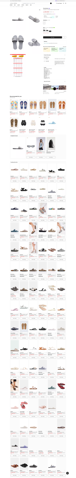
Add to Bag (52, 37)
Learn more (64, 46)
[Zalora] (14, 3)
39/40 (50, 31)
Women (14, 6)
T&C (51, 17)
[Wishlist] (63, 3)
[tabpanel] (54, 31)
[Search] (51, 3)
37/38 (47, 31)
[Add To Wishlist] (64, 37)
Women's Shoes (18, 6)
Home (11, 6)
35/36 (44, 31)
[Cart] (65, 3)
